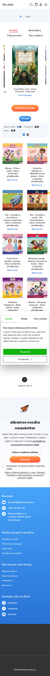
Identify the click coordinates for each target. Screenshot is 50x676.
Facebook (13, 608)
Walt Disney (12, 180)
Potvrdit (25, 459)
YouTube (12, 614)
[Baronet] (17, 648)
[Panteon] (22, 642)
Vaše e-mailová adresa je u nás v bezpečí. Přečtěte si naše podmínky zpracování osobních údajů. (25, 475)
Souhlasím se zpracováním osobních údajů (25, 467)
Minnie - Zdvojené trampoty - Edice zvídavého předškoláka (37, 306)
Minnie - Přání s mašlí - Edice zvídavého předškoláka (12, 172)
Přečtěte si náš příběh (12, 553)
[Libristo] (22, 648)
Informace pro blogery (12, 544)
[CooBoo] (43, 632)
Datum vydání (9, 127)
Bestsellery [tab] (35, 30)
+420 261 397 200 (16, 508)
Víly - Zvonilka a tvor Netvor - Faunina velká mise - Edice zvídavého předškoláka (12, 220)
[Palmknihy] (27, 642)
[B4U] (6, 642)
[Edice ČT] (17, 642)
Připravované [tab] (14, 35)
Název (6, 130)
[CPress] (27, 637)
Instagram (12, 603)
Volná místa (7, 548)
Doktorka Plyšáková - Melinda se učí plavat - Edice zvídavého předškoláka (37, 175)
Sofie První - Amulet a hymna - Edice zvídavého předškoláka (12, 262)
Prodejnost (28, 127)
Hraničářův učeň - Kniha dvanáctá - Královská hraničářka (25, 91)
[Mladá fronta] (38, 642)
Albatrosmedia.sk (9, 576)
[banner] (16, 4)
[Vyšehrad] (38, 637)
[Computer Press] (11, 637)
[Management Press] (11, 632)
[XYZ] (17, 637)
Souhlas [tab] (9, 319)
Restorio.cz (7, 585)
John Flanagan (25, 95)
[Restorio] (27, 648)
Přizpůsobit (23, 359)
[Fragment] (11, 642)
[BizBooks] (17, 632)
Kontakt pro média (10, 539)
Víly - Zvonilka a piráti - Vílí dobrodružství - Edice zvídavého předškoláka (37, 220)
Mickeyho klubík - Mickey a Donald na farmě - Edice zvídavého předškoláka (37, 263)
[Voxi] (6, 637)
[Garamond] (43, 642)
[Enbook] (33, 648)
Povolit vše (25, 352)
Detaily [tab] (24, 319)
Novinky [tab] (13, 30)
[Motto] (38, 632)
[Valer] (22, 632)
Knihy (28, 16)
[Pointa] (33, 642)
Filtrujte (25, 118)
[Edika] (22, 637)
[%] (37, 200)
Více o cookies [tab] (40, 319)
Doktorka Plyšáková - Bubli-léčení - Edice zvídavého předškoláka (12, 307)
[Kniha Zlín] (33, 637)
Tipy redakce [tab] (35, 35)
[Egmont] (27, 632)
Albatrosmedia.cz (9, 571)
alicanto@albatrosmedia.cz (21, 502)
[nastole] (43, 637)
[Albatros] (33, 632)
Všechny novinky (25, 108)
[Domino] (6, 632)
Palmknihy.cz (7, 580)
